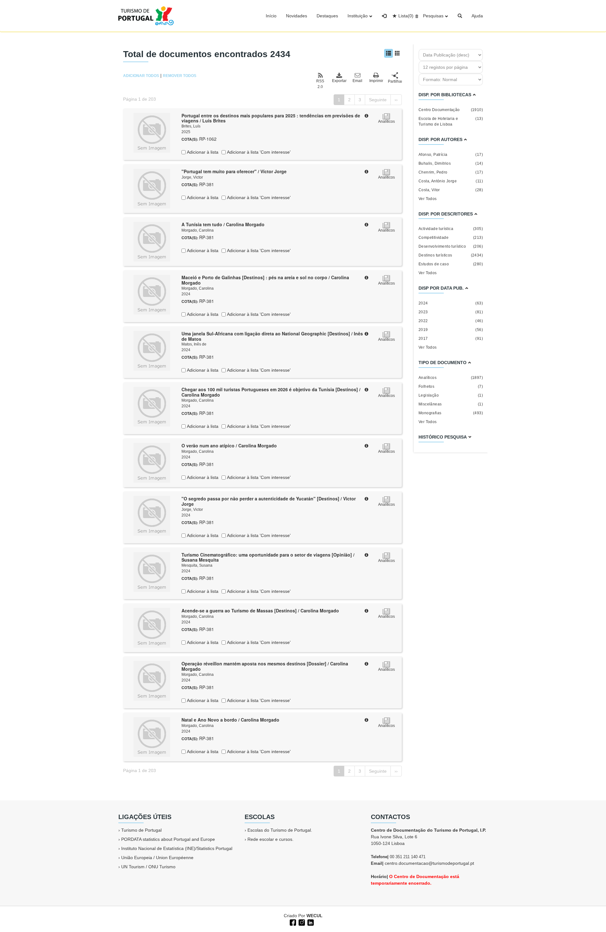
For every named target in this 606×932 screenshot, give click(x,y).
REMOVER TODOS (179, 76)
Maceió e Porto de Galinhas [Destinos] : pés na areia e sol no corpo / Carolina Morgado (265, 280)
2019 (451, 329)
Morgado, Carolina (197, 230)
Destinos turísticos (451, 255)
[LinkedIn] (309, 921)
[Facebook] (292, 921)
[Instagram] (301, 921)
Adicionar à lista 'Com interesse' (258, 152)
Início (271, 15)
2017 (451, 338)
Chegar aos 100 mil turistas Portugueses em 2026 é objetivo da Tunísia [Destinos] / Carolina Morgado (270, 392)
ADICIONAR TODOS (141, 76)
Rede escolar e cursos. (270, 839)
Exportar (339, 81)
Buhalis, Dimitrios (451, 163)
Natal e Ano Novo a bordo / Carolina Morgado (230, 720)
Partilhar (395, 81)
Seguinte (378, 99)
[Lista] (388, 53)
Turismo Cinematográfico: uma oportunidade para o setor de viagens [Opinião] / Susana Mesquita (267, 557)
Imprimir (376, 81)
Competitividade (451, 237)
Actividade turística (451, 229)
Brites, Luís (190, 126)
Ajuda (477, 15)
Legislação (451, 395)
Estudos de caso (451, 264)
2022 (451, 321)
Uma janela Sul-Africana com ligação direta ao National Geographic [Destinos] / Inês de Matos (272, 336)
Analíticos (451, 377)
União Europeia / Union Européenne (157, 857)
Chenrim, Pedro (451, 172)
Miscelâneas (451, 404)
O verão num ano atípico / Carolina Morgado (229, 445)
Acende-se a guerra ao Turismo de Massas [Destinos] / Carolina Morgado (260, 610)
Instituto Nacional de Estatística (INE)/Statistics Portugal (176, 848)
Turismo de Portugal (141, 830)
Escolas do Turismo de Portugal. (279, 830)
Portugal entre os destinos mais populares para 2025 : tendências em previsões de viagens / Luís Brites (270, 118)
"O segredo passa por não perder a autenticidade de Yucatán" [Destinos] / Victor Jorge (268, 501)
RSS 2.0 (320, 84)
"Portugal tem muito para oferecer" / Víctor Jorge (234, 171)
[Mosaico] (397, 53)
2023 (451, 312)
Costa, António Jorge (451, 181)
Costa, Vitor (451, 190)
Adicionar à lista (202, 152)
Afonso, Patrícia (451, 154)
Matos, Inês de (193, 344)
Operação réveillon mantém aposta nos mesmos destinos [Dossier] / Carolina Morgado (264, 666)
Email (357, 81)
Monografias (451, 413)
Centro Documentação (451, 110)
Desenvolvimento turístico (451, 246)
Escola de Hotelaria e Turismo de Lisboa (451, 121)
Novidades (296, 15)
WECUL (314, 915)
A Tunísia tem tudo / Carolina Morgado (222, 224)
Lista (405, 15)
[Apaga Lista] (415, 16)
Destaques (327, 15)
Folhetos (451, 386)
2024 (451, 303)
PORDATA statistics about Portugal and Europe (168, 839)
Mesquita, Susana (196, 565)
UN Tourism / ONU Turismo (148, 866)
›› (396, 99)
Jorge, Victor (192, 177)
